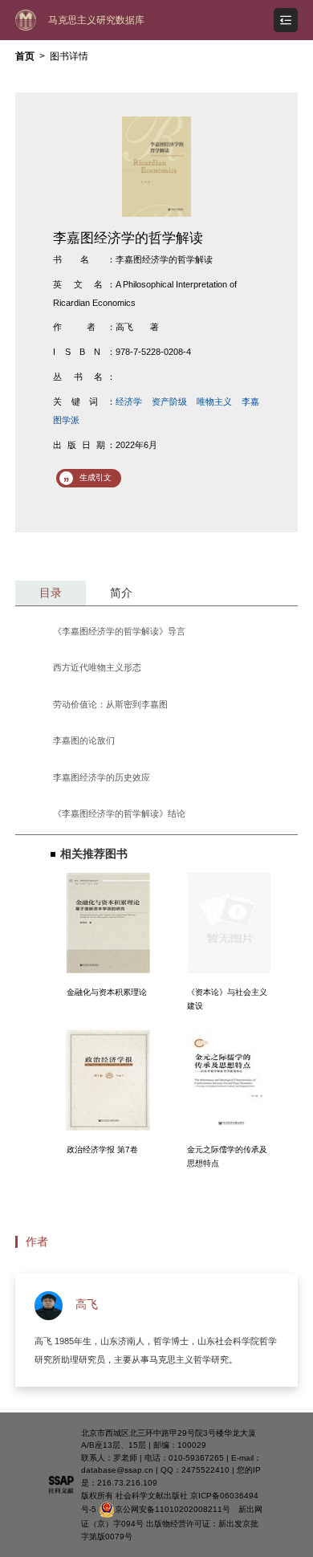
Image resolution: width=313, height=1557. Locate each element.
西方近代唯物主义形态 (97, 667)
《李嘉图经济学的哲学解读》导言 (119, 631)
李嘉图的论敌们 (84, 740)
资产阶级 (169, 401)
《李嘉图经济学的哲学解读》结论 (119, 813)
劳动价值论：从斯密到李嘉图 (110, 704)
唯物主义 (214, 401)
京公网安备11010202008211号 (172, 1509)
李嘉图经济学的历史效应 (101, 777)
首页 (25, 56)
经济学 (129, 401)
